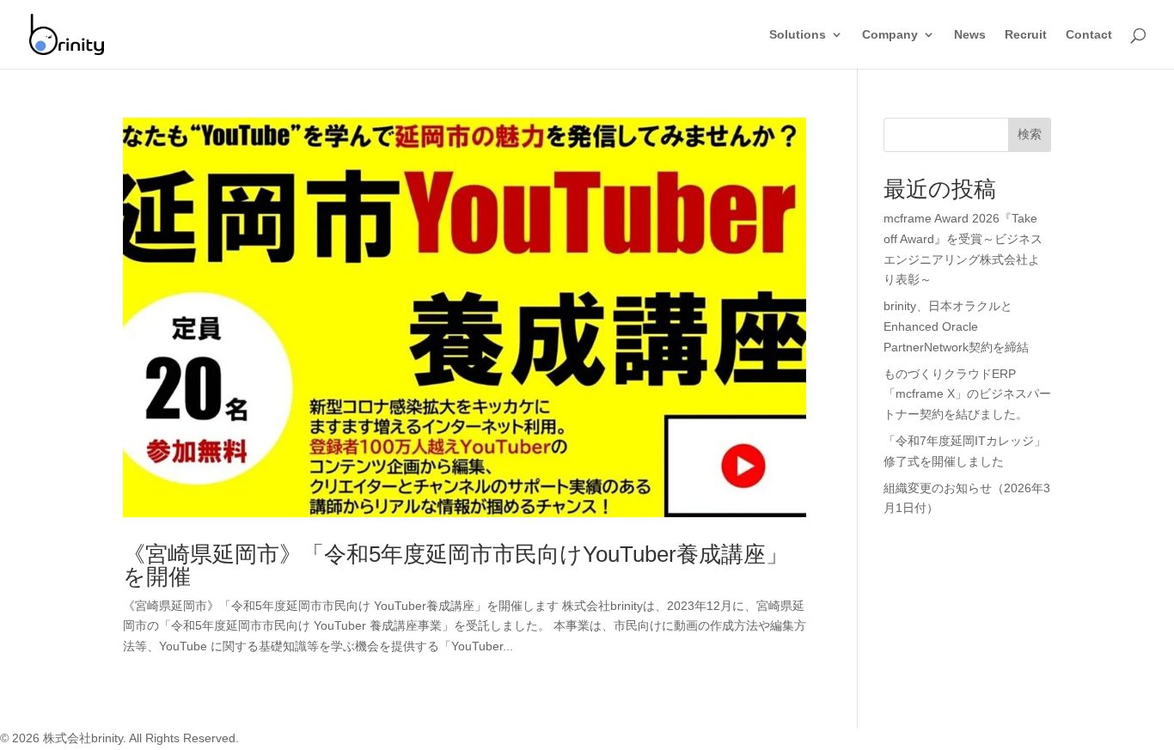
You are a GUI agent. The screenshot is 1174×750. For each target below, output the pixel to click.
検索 (1030, 134)
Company (890, 34)
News (970, 34)
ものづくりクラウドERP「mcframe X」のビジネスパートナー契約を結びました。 (967, 394)
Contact (1089, 34)
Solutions (797, 34)
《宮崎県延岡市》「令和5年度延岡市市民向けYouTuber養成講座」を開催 (455, 565)
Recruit (1026, 34)
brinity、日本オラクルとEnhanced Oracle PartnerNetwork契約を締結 (956, 326)
